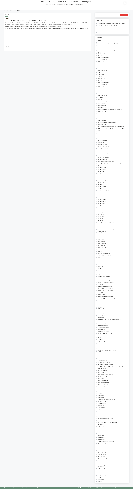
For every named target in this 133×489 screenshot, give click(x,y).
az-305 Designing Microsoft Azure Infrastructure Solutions (107, 422)
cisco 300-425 (100, 184)
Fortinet (99, 272)
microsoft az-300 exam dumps (103, 331)
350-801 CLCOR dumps (101, 59)
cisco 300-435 (100, 205)
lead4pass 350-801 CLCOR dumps (83, 22)
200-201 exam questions (102, 243)
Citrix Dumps (81, 7)
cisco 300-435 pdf (101, 212)
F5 (98, 270)
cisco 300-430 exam (101, 201)
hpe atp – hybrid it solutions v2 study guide (105, 286)
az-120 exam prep (101, 468)
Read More (7, 46)
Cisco (8, 10)
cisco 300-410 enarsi (101, 169)
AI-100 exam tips (100, 409)
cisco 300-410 (100, 165)
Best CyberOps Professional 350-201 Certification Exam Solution (108, 25)
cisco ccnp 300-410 (101, 214)
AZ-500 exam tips (101, 439)
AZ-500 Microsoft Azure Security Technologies (105, 441)
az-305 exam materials (101, 428)
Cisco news (99, 266)
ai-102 (99, 337)
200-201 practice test (101, 247)
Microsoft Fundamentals (102, 376)
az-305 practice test (101, 433)
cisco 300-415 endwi (101, 180)
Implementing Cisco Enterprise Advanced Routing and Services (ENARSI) (110, 224)
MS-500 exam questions (102, 458)
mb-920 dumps (100, 378)
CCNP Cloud (100, 76)
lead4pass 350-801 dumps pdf (31, 24)
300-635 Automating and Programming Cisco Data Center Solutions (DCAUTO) (111, 126)
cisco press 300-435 (101, 220)
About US (103, 7)
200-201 (99, 232)
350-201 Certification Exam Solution (104, 255)
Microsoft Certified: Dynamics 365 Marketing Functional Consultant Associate (110, 366)
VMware (99, 481)
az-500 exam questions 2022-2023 (103, 362)
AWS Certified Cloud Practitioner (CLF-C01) (105, 45)
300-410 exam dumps (101, 103)
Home (29, 7)
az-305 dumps (100, 424)
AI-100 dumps (100, 405)
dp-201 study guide (101, 317)
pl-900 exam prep (101, 395)
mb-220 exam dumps (101, 368)
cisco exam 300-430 (101, 216)
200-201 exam (100, 239)
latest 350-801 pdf (74, 22)
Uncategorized (100, 479)
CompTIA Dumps (55, 7)
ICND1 (99, 264)
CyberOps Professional (101, 249)
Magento (99, 305)
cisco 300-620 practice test (102, 140)
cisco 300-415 (100, 175)
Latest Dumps (89, 7)
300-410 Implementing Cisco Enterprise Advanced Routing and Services (109, 109)
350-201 (99, 251)
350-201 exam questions (102, 262)
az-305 (99, 420)
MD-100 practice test (101, 450)
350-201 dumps (100, 257)
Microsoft (99, 307)
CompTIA (99, 268)
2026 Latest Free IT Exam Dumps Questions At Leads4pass (65, 2)
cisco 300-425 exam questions (103, 190)
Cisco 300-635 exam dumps (102, 144)
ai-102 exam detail (101, 341)
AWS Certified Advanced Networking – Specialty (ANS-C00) (107, 43)
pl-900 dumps (100, 393)
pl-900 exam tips (100, 397)
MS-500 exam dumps (101, 454)
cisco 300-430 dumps (101, 197)
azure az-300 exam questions (103, 325)
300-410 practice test (101, 111)
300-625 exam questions (102, 120)
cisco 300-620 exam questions (103, 138)
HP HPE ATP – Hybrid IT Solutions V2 (104, 276)
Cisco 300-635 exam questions (103, 146)
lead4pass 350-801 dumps (9, 24)
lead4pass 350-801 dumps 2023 (20, 24)
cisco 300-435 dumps (101, 207)
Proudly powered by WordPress (20, 487)
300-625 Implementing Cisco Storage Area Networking (107, 122)
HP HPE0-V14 (100, 284)
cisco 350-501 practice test (102, 159)
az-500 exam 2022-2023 (102, 358)
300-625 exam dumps (101, 118)
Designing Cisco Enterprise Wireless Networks (105, 222)
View (61, 37)
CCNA (99, 72)
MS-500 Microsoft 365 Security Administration (105, 460)
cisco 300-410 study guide (102, 173)
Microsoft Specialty (101, 465)
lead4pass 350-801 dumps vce (42, 24)
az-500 (99, 351)
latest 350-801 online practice (66, 22)
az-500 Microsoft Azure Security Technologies (105, 364)
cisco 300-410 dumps (101, 167)
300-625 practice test (101, 124)
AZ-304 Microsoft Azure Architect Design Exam (105, 418)
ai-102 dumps (100, 339)
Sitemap (97, 7)
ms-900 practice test (101, 475)
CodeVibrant (37, 487)
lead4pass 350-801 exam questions (65, 24)
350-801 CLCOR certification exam (103, 57)
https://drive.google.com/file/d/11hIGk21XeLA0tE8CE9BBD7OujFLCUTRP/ (37, 33)
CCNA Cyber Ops (100, 74)
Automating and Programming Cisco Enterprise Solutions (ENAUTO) (109, 163)
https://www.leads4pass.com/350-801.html (38, 31)
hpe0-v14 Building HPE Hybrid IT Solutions (104, 288)
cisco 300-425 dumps (101, 186)
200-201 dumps (100, 237)
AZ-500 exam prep (101, 437)
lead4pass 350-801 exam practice (53, 24)
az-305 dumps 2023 (101, 426)
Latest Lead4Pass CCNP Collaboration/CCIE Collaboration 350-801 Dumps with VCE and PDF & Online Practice (29, 20)
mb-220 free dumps (101, 372)
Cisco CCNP (100, 99)
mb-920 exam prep (101, 386)
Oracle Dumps (64, 7)
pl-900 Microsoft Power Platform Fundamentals (105, 399)
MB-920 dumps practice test (102, 384)
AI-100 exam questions (101, 407)
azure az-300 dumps (101, 323)
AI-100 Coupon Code (101, 403)
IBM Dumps (72, 7)
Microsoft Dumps (45, 7)
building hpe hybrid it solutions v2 (103, 280)
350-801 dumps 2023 (101, 63)
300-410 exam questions (102, 105)
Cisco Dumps (36, 7)
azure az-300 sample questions (103, 327)
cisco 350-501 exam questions (103, 157)
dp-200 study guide (101, 315)
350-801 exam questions (102, 68)
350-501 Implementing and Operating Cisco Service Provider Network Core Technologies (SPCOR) (112, 129)
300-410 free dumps (101, 107)
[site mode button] (125, 3)
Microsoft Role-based (101, 401)
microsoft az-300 (100, 329)
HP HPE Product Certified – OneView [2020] (105, 290)
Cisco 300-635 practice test (102, 148)
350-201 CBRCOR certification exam (104, 253)
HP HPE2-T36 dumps (101, 294)
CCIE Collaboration (101, 53)
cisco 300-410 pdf (101, 171)
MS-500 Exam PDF (101, 456)
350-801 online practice (101, 70)
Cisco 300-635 (100, 142)
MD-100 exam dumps (101, 443)
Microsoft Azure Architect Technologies (104, 333)
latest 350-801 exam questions (55, 22)
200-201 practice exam (101, 245)
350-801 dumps (100, 61)
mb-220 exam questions (102, 370)
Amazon (99, 40)
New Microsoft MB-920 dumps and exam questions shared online (108, 32)
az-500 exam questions (102, 360)
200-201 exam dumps (101, 241)
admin (14, 22)
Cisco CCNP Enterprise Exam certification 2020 (105, 161)
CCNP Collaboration (13, 10)
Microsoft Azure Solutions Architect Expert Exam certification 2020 (109, 319)
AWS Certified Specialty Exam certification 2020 (105, 42)
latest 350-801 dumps (36, 22)
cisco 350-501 (100, 150)
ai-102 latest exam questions (102, 348)
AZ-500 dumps (100, 435)
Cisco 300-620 (100, 133)
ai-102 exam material (101, 343)
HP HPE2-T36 (100, 292)
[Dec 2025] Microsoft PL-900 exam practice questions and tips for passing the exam (111, 23)
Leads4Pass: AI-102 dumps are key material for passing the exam (108, 27)
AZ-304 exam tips (101, 416)
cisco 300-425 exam (101, 188)
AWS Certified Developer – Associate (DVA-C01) (106, 50)
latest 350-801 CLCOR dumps (27, 22)
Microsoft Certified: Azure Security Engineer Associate (107, 350)
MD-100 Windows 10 (101, 452)
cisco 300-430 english (101, 199)
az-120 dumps (100, 466)
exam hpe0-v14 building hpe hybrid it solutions (105, 282)
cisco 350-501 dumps (101, 155)
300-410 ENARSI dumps (102, 101)
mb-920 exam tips (101, 391)
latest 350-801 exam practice (45, 22)
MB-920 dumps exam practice (103, 380)
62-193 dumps (100, 308)
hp (98, 274)
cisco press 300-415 (101, 218)
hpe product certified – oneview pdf (103, 300)
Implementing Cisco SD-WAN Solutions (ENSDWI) (106, 229)
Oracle (99, 477)
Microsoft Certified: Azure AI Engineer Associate (106, 335)
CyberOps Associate (101, 231)
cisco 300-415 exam (101, 182)
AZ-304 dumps (100, 411)
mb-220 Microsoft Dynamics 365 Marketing (105, 374)
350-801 (7, 18)
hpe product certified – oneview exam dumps (105, 296)
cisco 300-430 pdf (101, 203)
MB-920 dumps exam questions (103, 382)
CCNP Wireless (100, 97)
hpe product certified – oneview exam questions (106, 298)
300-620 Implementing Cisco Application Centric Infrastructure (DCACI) (109, 113)
